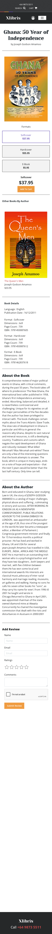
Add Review (11, 629)
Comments (10, 674)
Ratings (8, 660)
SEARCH (18, 8)
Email (7, 647)
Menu (42, 18)
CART (31, 8)
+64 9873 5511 (26, 4)
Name (7, 635)
